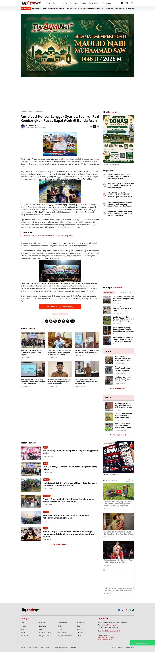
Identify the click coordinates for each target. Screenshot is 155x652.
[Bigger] (97, 126)
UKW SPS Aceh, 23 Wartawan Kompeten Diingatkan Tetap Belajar (70, 8)
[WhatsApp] (67, 321)
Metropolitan (62, 623)
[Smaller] (91, 126)
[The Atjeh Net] (31, 3)
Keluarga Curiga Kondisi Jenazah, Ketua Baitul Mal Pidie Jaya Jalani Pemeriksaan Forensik (123, 369)
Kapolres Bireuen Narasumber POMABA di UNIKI (122, 309)
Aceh (48, 3)
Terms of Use (64, 648)
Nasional (42, 623)
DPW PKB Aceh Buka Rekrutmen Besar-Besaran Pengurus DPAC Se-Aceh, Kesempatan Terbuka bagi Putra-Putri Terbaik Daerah (123, 425)
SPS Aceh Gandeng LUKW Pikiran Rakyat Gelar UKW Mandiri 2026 (87, 352)
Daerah (23, 626)
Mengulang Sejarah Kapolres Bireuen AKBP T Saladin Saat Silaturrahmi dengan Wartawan (120, 185)
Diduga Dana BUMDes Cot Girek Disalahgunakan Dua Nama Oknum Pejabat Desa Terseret (120, 176)
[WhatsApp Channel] (129, 610)
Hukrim (60, 629)
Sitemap (55, 648)
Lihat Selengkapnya (59, 544)
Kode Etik (35, 648)
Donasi (48, 648)
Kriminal (46, 496)
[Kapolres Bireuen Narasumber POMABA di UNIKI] (107, 310)
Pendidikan (106, 3)
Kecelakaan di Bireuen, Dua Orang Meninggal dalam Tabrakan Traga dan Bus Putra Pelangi (119, 213)
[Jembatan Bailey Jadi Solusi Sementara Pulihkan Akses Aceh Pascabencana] (87, 369)
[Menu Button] (132, 3)
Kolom (79, 636)
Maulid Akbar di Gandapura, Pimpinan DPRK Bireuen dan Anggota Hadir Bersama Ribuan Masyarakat (123, 339)
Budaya (46, 479)
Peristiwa (73, 3)
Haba (22, 629)
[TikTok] (133, 610)
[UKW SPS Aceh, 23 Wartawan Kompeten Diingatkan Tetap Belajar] (33, 340)
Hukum (64, 3)
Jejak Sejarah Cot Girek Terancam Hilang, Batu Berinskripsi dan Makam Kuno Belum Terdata (71, 484)
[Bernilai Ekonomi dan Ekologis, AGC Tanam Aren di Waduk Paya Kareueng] (107, 320)
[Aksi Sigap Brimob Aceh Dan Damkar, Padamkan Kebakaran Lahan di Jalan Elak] (31, 517)
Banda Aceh (63, 314)
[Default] (94, 126)
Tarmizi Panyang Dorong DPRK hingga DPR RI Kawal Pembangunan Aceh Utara (124, 415)
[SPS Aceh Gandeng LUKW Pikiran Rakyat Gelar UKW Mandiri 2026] (87, 340)
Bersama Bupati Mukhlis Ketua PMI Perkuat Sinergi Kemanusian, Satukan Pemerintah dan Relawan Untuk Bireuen (69, 534)
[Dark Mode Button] (122, 3)
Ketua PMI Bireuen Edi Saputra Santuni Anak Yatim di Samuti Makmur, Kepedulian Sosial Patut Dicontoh (119, 195)
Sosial (60, 626)
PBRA (42, 648)
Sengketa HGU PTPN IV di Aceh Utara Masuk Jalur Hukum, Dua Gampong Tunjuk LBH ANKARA (123, 379)
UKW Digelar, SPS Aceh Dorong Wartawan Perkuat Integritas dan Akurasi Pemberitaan (33, 382)
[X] (55, 321)
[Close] (152, 642)
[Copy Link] (46, 321)
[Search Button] (127, 3)
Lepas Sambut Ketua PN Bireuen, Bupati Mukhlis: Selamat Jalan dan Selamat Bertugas (122, 329)
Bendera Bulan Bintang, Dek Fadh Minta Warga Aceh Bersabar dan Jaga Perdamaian (123, 405)
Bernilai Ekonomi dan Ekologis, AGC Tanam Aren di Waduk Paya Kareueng (123, 319)
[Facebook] (51, 321)
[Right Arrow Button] (132, 292)
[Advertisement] (77, 92)
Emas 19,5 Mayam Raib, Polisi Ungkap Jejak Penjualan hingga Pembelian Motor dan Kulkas (68, 500)
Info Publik (24, 636)
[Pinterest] (63, 321)
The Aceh (115, 474)
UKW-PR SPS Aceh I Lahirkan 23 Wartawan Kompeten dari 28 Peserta (123, 299)
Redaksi (23, 648)
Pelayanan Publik (45, 636)
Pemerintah (93, 3)
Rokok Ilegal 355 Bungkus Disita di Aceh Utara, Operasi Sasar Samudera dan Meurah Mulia (123, 359)
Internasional (81, 623)
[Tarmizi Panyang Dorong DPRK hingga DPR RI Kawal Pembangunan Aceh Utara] (109, 416)
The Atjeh (115, 164)
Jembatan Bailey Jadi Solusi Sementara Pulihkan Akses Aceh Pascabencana (86, 382)
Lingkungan (43, 626)
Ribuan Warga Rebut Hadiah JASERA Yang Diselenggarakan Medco (70, 451)
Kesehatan (80, 633)
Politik (83, 3)
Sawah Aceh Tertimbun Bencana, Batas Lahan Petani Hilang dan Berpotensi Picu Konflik (59, 353)
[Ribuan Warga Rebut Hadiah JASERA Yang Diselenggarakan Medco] (31, 453)
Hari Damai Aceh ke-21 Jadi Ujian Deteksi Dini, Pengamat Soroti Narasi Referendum (60, 382)
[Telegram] (59, 321)
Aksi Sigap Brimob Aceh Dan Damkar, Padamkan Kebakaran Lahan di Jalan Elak (66, 516)
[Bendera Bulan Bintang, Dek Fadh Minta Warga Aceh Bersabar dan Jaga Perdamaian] (109, 406)
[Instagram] (126, 610)
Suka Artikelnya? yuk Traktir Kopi (58, 307)
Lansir (46, 512)
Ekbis (55, 3)
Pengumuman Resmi (65, 636)
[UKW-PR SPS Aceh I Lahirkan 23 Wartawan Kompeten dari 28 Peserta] (107, 300)
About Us (73, 648)
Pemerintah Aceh (45, 633)
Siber (29, 648)
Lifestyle (79, 626)
